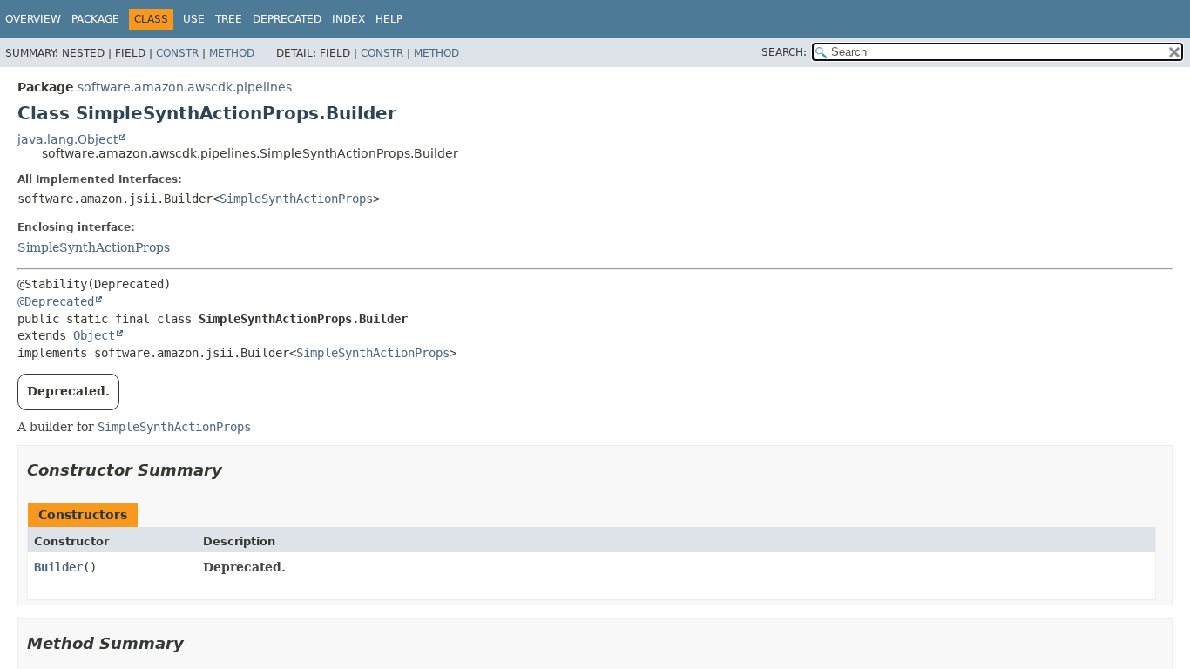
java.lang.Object (67, 139)
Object (94, 335)
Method (231, 53)
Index (348, 19)
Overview (33, 19)
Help (388, 19)
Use (194, 19)
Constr (177, 53)
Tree (228, 19)
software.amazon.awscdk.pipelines (185, 87)
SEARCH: (784, 52)
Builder (58, 567)
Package (95, 19)
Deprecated (287, 19)
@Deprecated (55, 301)
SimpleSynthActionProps (296, 199)
